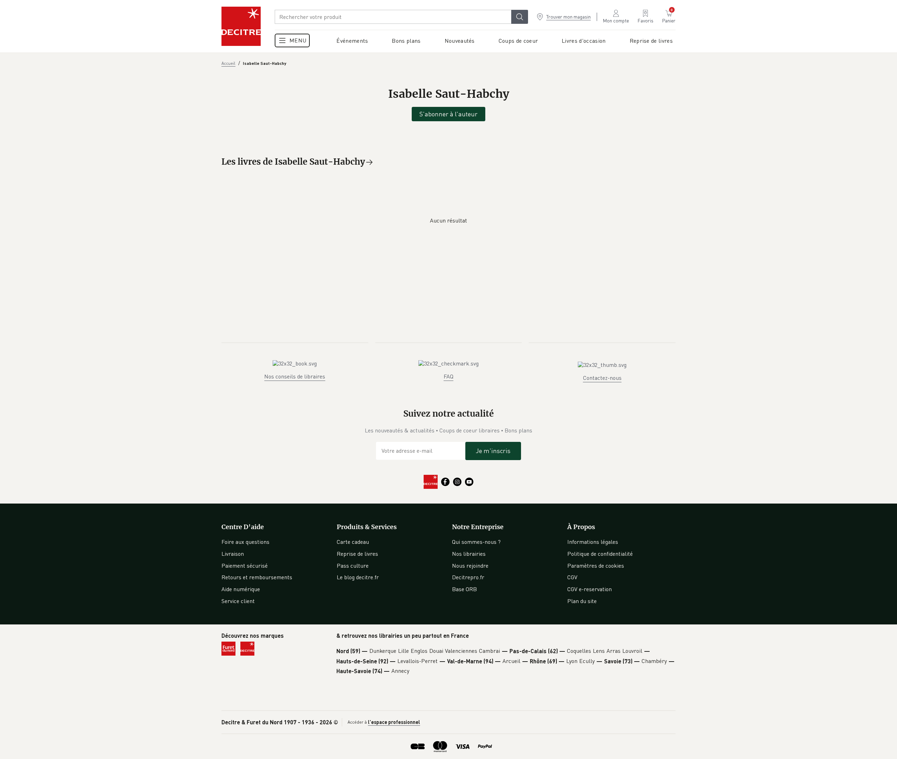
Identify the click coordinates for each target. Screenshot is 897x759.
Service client (238, 600)
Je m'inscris (493, 450)
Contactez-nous (602, 377)
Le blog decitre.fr (358, 577)
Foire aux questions (245, 541)
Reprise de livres (357, 553)
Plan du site (582, 600)
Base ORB (464, 589)
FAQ (448, 376)
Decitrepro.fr (468, 577)
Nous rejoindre (470, 565)
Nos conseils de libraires (294, 376)
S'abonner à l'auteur (448, 114)
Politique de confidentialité (600, 553)
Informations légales (592, 541)
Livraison (232, 553)
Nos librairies (469, 553)
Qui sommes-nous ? (476, 541)
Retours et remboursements (256, 577)
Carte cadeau (353, 541)
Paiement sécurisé (244, 565)
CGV (572, 577)
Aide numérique (240, 589)
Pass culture (353, 565)
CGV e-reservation (589, 589)
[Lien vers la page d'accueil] (241, 26)
